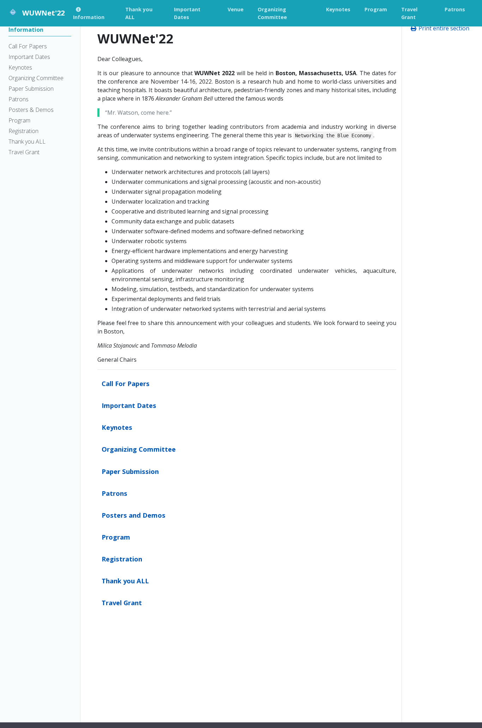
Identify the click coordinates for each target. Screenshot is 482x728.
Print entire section (443, 28)
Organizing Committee (139, 449)
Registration (122, 558)
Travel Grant (122, 602)
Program (116, 537)
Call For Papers (126, 383)
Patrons (114, 493)
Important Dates (129, 405)
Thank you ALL (125, 580)
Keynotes (117, 427)
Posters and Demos (133, 515)
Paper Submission (130, 471)
